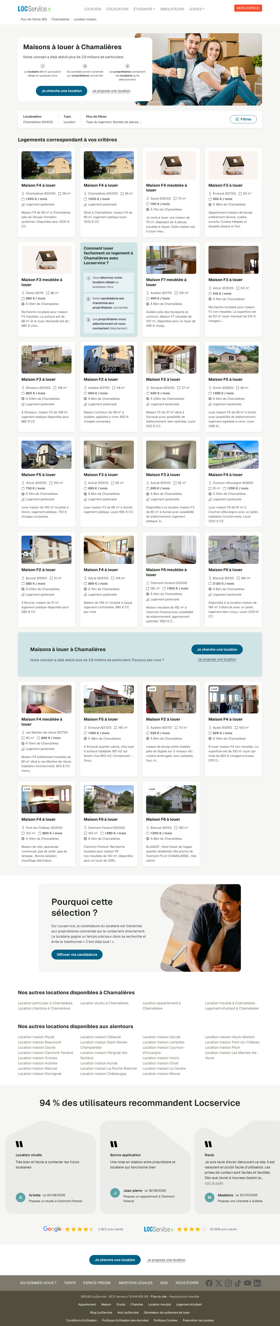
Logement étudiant (189, 1304)
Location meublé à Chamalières (230, 1003)
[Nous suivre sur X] (218, 1283)
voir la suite (214, 1183)
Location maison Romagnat (39, 1073)
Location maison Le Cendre (164, 1068)
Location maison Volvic (161, 1058)
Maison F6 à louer (225, 569)
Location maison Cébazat (100, 1037)
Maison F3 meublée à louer (41, 282)
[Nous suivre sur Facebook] (209, 1283)
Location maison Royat (36, 1037)
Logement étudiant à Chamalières (232, 1008)
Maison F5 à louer (225, 379)
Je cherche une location (61, 91)
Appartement (87, 1304)
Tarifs (70, 1283)
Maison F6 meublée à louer (166, 572)
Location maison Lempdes (163, 1042)
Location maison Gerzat (161, 1037)
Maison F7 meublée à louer (166, 282)
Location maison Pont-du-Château (232, 1042)
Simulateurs (172, 9)
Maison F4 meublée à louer (166, 188)
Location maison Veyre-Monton (230, 1037)
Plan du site (159, 1296)
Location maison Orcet (160, 1063)
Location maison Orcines (37, 1058)
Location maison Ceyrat (36, 1047)
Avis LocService (128, 1312)
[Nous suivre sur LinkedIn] (257, 1283)
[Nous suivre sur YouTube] (247, 1283)
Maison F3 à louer (225, 185)
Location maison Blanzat (37, 1068)
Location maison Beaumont (39, 1042)
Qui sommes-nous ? (38, 1283)
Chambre (137, 1304)
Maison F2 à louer (101, 379)
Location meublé (159, 1304)
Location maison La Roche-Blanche (108, 1068)
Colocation (117, 9)
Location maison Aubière (37, 1063)
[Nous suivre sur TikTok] (238, 1283)
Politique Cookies (166, 1320)
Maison (106, 1304)
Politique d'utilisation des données (125, 1320)
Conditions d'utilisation (81, 1320)
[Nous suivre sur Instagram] (228, 1283)
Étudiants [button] (143, 9)
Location (92, 9)
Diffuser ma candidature (77, 954)
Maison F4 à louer (38, 185)
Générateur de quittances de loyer (167, 1312)
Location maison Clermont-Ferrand (45, 1052)
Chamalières (60, 19)
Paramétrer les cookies (198, 1320)
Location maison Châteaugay (103, 1073)
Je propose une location (111, 91)
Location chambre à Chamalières (44, 1008)
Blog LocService (101, 1312)
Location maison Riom (222, 1047)
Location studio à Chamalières (104, 1003)
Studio (120, 1304)
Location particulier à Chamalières (45, 1003)
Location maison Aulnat (98, 1063)
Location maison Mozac (161, 1073)
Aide (164, 1283)
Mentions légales (135, 1283)
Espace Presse (97, 1283)
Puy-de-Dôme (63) (34, 19)
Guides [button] (195, 9)
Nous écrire (187, 1283)
